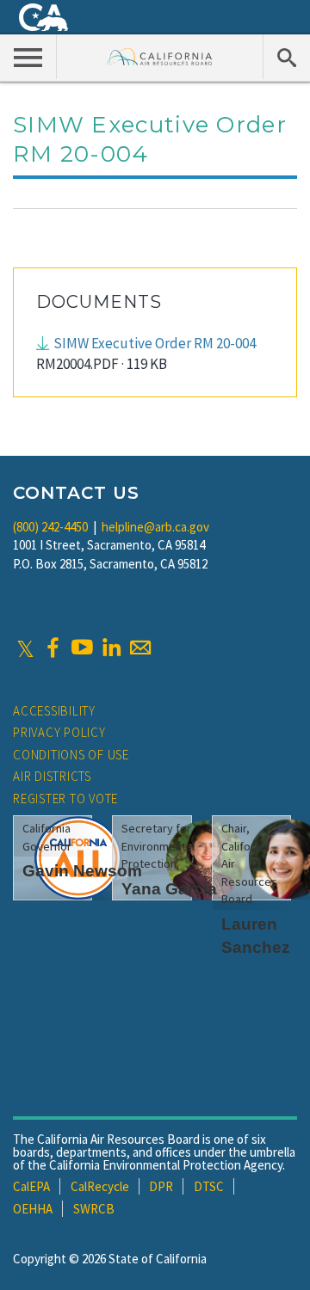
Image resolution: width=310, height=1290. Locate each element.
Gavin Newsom (82, 871)
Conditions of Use (71, 754)
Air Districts (52, 776)
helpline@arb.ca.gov (155, 527)
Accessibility (54, 711)
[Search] (286, 56)
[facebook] (52, 647)
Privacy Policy (59, 732)
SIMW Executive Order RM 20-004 (154, 343)
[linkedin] (111, 647)
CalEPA (31, 1186)
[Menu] (28, 56)
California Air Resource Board (160, 56)
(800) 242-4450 (50, 527)
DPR (161, 1186)
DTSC (209, 1186)
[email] (140, 647)
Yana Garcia (169, 889)
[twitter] (25, 647)
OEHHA (33, 1209)
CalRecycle (100, 1186)
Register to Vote (65, 798)
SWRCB (94, 1209)
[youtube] (82, 647)
